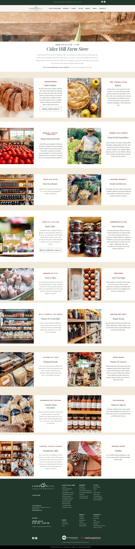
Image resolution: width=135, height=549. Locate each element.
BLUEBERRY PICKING (67, 498)
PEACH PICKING (66, 501)
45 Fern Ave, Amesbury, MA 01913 (81, 67)
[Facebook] (102, 2)
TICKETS (64, 487)
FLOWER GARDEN (67, 500)
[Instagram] (105, 2)
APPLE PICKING (66, 503)
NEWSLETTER (82, 525)
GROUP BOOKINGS (67, 489)
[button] (55, 8)
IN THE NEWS (82, 524)
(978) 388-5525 (35, 508)
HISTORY (81, 516)
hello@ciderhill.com (37, 510)
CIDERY (81, 522)
